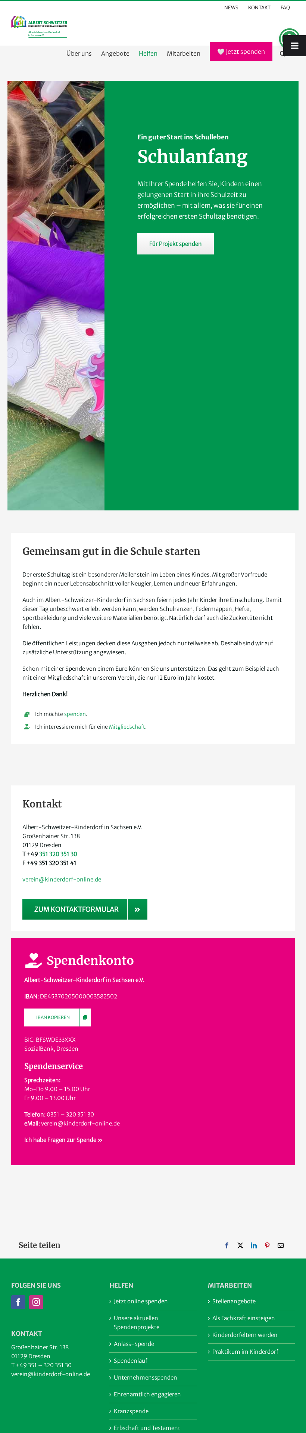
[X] (240, 1246)
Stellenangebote (234, 1301)
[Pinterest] (267, 1246)
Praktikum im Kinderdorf (245, 1351)
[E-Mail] (280, 1246)
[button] (282, 53)
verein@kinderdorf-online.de (61, 879)
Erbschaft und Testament (147, 1428)
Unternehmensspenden (145, 1377)
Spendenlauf (130, 1360)
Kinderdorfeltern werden (245, 1334)
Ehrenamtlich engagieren (147, 1394)
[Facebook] (227, 1246)
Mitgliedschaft (127, 726)
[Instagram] (36, 1302)
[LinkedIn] (253, 1246)
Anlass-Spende (134, 1343)
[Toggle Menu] (294, 45)
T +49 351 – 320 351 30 (41, 1365)
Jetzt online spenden (141, 1301)
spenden (75, 714)
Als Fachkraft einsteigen (243, 1318)
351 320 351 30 (58, 854)
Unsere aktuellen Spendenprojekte (136, 1323)
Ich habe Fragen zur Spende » (63, 1139)
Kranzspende (131, 1411)
